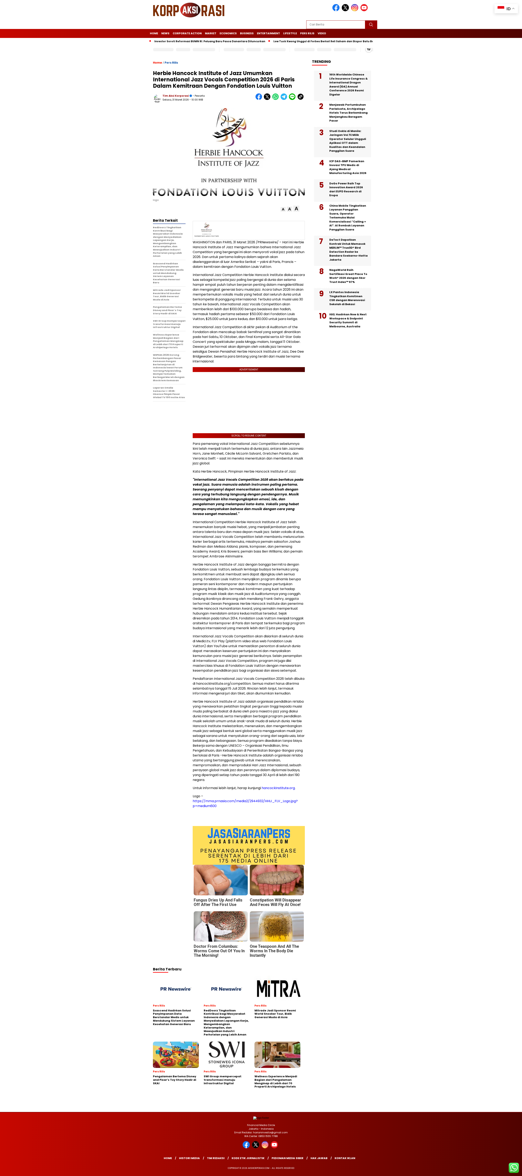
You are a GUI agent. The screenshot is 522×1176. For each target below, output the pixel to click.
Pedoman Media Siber (287, 1158)
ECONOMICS (228, 33)
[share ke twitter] (268, 99)
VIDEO (322, 33)
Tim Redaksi (216, 1158)
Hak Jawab (319, 1158)
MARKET (210, 33)
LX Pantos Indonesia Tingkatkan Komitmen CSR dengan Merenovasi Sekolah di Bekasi (347, 298)
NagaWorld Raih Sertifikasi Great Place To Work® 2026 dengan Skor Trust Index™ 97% (348, 276)
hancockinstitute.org (278, 788)
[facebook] (336, 10)
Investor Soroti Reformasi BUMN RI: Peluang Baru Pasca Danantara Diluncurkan (193, 41)
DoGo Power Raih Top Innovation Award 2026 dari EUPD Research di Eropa (346, 189)
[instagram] (355, 10)
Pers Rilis (307, 33)
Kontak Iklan (345, 1158)
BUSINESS (247, 33)
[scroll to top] (503, 1170)
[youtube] (365, 10)
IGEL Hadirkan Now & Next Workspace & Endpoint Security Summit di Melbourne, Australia (348, 320)
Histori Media (189, 1158)
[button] (283, 209)
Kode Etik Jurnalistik (248, 1158)
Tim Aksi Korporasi (176, 95)
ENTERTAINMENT (268, 33)
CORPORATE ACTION (187, 33)
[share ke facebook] (259, 99)
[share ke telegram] (285, 99)
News (165, 33)
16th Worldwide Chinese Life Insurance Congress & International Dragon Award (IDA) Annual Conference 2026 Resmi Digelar (348, 84)
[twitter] (346, 10)
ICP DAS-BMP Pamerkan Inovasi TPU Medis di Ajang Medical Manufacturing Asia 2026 (347, 167)
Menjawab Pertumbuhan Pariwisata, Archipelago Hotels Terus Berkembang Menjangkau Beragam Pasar (348, 113)
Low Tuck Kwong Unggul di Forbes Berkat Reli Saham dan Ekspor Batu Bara (308, 41)
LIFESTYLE (290, 33)
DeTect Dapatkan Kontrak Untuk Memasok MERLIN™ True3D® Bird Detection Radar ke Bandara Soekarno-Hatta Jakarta (348, 250)
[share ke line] (293, 99)
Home (154, 33)
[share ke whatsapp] (276, 99)
